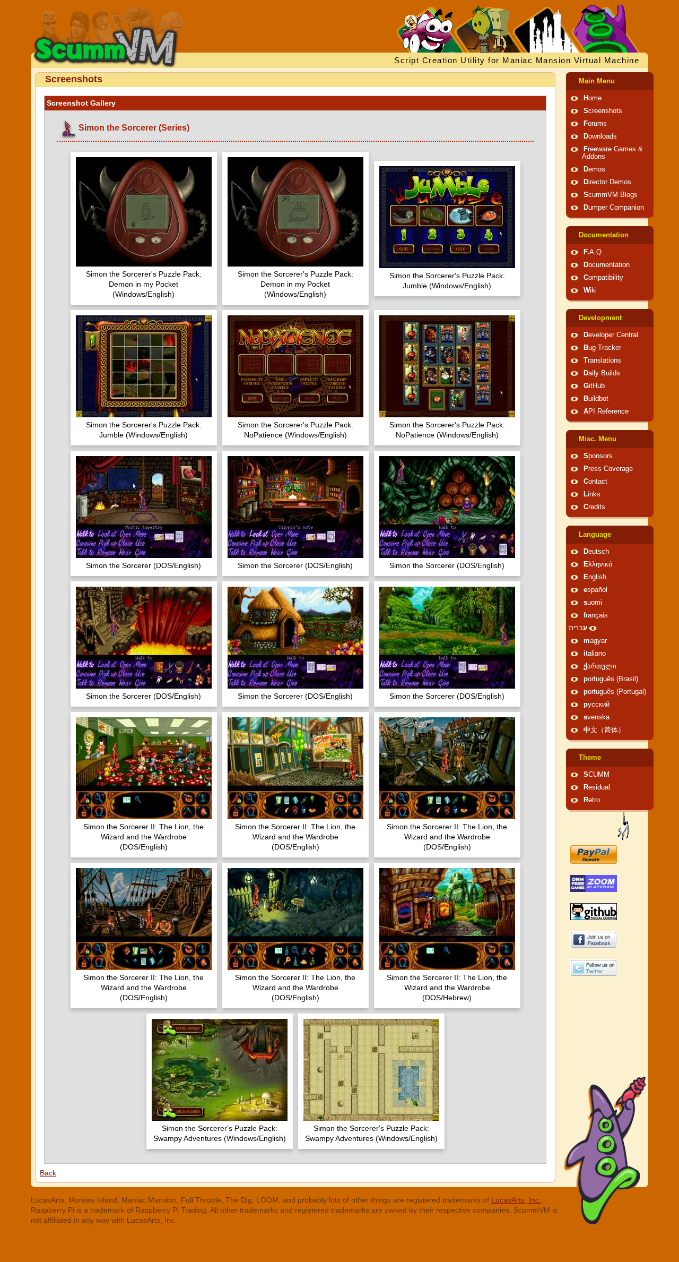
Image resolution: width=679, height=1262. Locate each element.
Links (592, 494)
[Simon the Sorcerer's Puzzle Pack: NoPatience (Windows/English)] (295, 367)
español (595, 590)
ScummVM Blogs (611, 195)
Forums (595, 123)
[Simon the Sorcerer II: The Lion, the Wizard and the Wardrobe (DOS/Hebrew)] (447, 920)
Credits (594, 507)
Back (48, 1173)
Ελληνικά (598, 564)
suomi (593, 602)
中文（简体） (604, 730)
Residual (597, 787)
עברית (578, 628)
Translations (602, 360)
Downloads (600, 136)
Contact (595, 481)
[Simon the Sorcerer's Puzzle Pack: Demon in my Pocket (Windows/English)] (144, 213)
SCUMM (597, 774)
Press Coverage (608, 469)
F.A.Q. (594, 252)
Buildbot (596, 398)
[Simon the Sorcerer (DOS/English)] (144, 508)
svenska (597, 717)
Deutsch (596, 551)
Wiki (590, 290)
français (596, 615)
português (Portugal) (615, 692)
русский (597, 704)
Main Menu (597, 81)
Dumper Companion (614, 207)
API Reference (606, 411)
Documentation (604, 235)
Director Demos (607, 182)
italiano (595, 653)
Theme (590, 757)
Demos (594, 169)
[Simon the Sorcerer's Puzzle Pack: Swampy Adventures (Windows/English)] (220, 1071)
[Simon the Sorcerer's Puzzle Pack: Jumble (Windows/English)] (447, 218)
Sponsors (598, 456)
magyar (595, 641)
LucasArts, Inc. (516, 1200)
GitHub (594, 386)
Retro (592, 800)
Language (595, 534)
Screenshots (603, 111)
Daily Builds (602, 373)
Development (600, 318)
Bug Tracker (602, 347)
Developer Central (611, 335)
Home (593, 98)
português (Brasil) (611, 679)
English (595, 577)
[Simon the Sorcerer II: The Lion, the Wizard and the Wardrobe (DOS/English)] (144, 769)
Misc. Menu (597, 439)
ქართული (600, 666)
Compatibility (603, 277)
